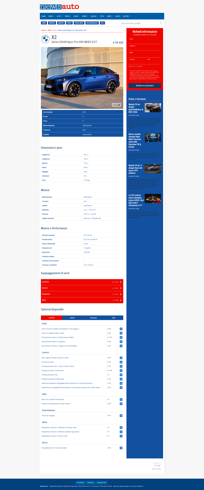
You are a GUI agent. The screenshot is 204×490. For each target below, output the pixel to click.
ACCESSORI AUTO (92, 23)
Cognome (132, 46)
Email (131, 52)
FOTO (102, 16)
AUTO (59, 16)
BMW (50, 30)
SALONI (93, 16)
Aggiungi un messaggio (136, 66)
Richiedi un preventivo (145, 85)
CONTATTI (90, 482)
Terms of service (156, 469)
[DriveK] (158, 465)
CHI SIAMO (80, 482)
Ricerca (52, 23)
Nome (131, 39)
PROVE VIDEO (79, 23)
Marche (61, 23)
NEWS (51, 16)
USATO (117, 16)
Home (44, 23)
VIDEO (109, 16)
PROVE (67, 16)
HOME (43, 16)
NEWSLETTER (101, 482)
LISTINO (126, 16)
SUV (102, 23)
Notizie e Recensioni (137, 99)
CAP (149, 59)
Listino (43, 30)
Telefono (132, 59)
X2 (55, 30)
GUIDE (76, 16)
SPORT (84, 16)
